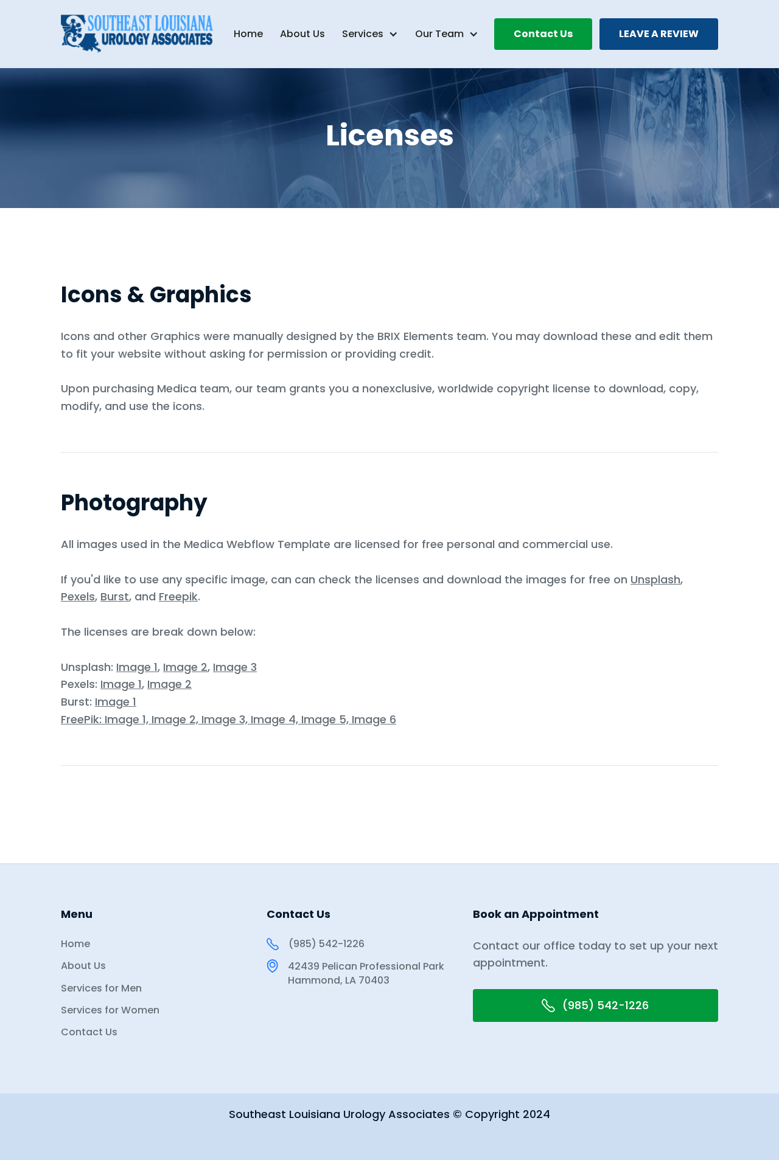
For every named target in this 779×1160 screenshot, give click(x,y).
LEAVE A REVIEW (659, 34)
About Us (302, 34)
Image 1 (137, 667)
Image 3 (235, 667)
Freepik (178, 596)
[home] (125, 34)
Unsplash (655, 579)
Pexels (78, 596)
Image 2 (185, 667)
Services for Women (110, 1010)
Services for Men (101, 988)
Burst (114, 596)
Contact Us (543, 34)
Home (248, 34)
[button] (370, 34)
